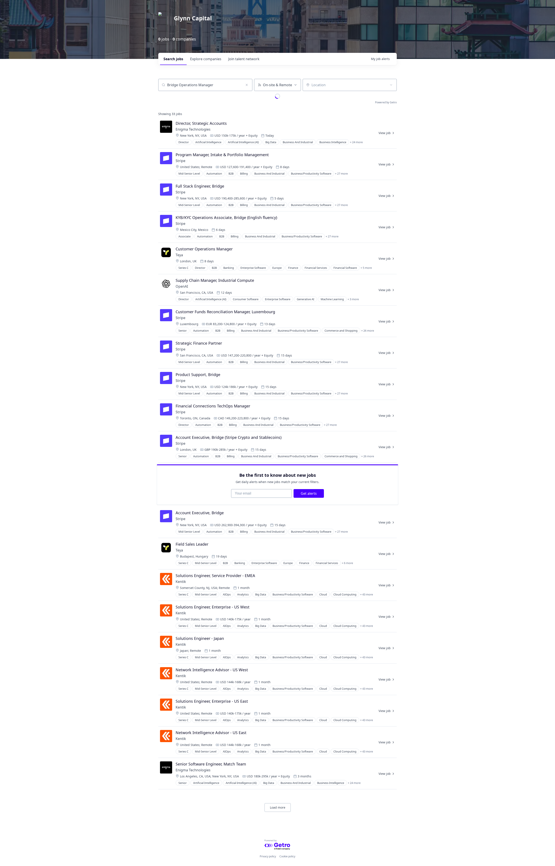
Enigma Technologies (193, 129)
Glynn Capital (193, 18)
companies (205, 59)
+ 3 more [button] (353, 299)
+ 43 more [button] (366, 594)
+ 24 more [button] (356, 142)
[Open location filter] (391, 85)
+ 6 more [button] (347, 563)
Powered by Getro (386, 102)
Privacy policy (268, 856)
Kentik (181, 581)
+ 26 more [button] (367, 330)
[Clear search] (246, 85)
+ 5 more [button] (366, 268)
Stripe (180, 160)
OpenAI (182, 286)
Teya (179, 255)
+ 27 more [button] (341, 173)
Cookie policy (287, 856)
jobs (173, 59)
